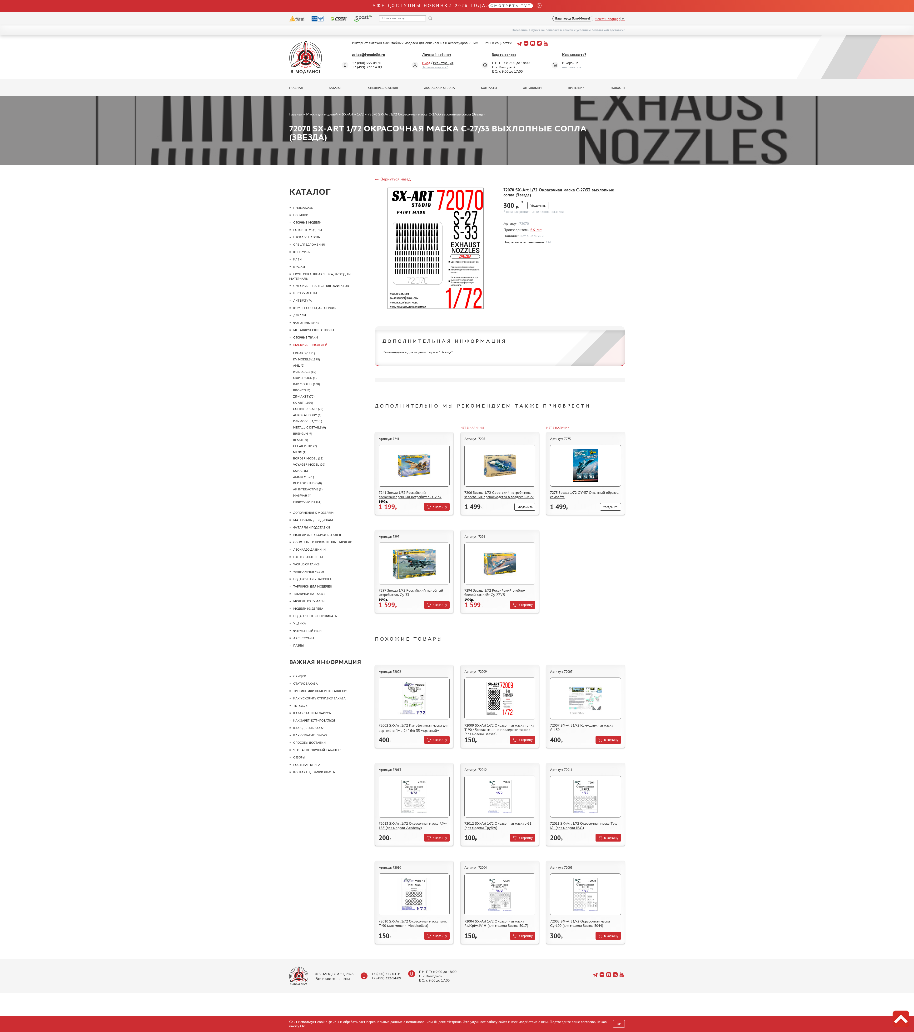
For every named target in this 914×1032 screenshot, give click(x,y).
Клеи (297, 259)
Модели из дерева (308, 608)
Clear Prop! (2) (305, 446)
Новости (618, 88)
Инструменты (305, 293)
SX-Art (347, 114)
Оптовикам (532, 88)
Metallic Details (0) (309, 427)
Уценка (299, 623)
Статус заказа (305, 683)
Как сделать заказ (308, 728)
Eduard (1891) (304, 353)
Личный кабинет (436, 55)
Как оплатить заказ (310, 735)
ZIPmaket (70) (303, 396)
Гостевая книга (306, 765)
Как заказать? (574, 55)
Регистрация (443, 63)
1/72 (360, 114)
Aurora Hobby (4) (307, 415)
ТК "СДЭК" (301, 706)
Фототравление (306, 322)
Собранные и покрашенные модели (322, 542)
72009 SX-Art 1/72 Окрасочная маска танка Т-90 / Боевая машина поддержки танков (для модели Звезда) (499, 729)
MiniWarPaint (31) (307, 502)
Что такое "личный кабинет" (317, 750)
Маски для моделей (322, 114)
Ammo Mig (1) (303, 477)
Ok (619, 1024)
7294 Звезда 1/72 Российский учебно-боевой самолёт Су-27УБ (494, 592)
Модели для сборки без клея (317, 535)
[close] (537, 6)
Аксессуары (303, 638)
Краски (299, 267)
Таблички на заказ (309, 594)
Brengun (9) (302, 433)
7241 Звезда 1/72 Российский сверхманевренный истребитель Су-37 (410, 494)
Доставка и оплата (439, 88)
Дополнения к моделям (313, 512)
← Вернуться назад (393, 179)
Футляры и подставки (311, 527)
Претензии (576, 88)
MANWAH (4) (302, 495)
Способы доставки (309, 742)
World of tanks (306, 564)
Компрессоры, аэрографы (314, 308)
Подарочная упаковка (312, 579)
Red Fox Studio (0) (307, 483)
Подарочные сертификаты (315, 616)
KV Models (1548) (306, 359)
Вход (426, 63)
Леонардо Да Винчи (309, 549)
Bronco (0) (301, 390)
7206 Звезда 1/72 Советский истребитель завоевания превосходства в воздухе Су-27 (499, 494)
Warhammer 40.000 (308, 571)
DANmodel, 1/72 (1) (307, 421)
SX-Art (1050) (303, 402)
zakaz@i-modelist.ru (368, 55)
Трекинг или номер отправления (320, 691)
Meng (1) (299, 452)
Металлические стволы (313, 330)
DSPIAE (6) (300, 471)
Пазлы (298, 645)
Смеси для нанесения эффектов (321, 286)
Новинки (300, 215)
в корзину (440, 507)
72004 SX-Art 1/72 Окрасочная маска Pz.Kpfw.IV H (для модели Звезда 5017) (496, 923)
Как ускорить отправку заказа (319, 698)
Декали (299, 315)
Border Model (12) (308, 458)
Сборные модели (307, 222)
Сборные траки (305, 337)
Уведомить (538, 205)
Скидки (299, 676)
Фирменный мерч (307, 631)
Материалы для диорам (313, 520)
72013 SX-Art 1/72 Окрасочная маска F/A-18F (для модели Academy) (413, 825)
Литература (302, 300)
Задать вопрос (504, 55)
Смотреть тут (510, 6)
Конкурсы (301, 252)
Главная (296, 88)
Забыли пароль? (435, 67)
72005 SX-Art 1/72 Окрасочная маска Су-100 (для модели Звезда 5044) (580, 923)
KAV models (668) (306, 384)
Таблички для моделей (312, 586)
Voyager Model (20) (309, 464)
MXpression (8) (305, 378)
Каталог (335, 88)
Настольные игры (308, 557)
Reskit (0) (300, 440)
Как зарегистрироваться (314, 720)
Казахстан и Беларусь (312, 713)
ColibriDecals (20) (308, 409)
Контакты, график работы (314, 772)
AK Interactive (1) (308, 489)
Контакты (489, 88)
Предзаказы (303, 207)
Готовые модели (307, 230)
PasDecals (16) (304, 372)
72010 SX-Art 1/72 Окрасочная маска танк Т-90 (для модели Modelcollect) (413, 923)
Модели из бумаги (308, 601)
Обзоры (299, 757)
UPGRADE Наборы (307, 237)
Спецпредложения (383, 88)
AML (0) (298, 365)
